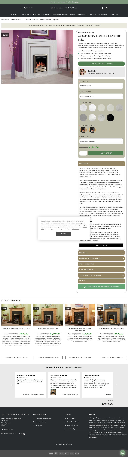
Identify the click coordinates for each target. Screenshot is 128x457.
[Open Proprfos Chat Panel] (122, 453)
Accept (63, 233)
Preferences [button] (76, 229)
